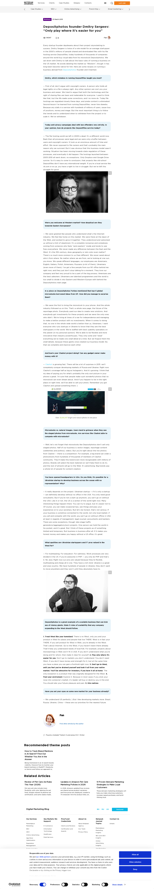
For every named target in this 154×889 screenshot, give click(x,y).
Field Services (48, 837)
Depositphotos (69, 70)
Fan (62, 715)
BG (98, 809)
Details (112, 823)
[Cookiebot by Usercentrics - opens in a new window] (14, 884)
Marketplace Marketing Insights (100, 830)
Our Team (81, 829)
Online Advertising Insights (100, 843)
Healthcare (47, 834)
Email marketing (114, 9)
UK (107, 809)
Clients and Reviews (68, 826)
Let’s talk (122, 3)
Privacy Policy (83, 832)
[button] (105, 3)
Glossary (77, 3)
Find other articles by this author (71, 724)
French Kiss (93, 9)
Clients (51, 3)
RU (103, 809)
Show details (117, 885)
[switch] (65, 884)
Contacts (88, 3)
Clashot (48, 365)
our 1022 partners (43, 857)
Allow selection (135, 862)
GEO (28, 832)
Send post (119, 809)
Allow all (135, 855)
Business (47, 19)
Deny (135, 869)
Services (41, 3)
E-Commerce (48, 826)
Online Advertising (71, 9)
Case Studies (64, 3)
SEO (52, 9)
